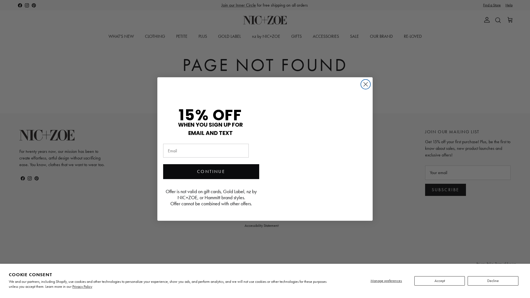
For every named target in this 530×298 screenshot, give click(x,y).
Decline (493, 280)
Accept (439, 280)
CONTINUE (211, 171)
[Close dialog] (365, 84)
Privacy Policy (82, 286)
